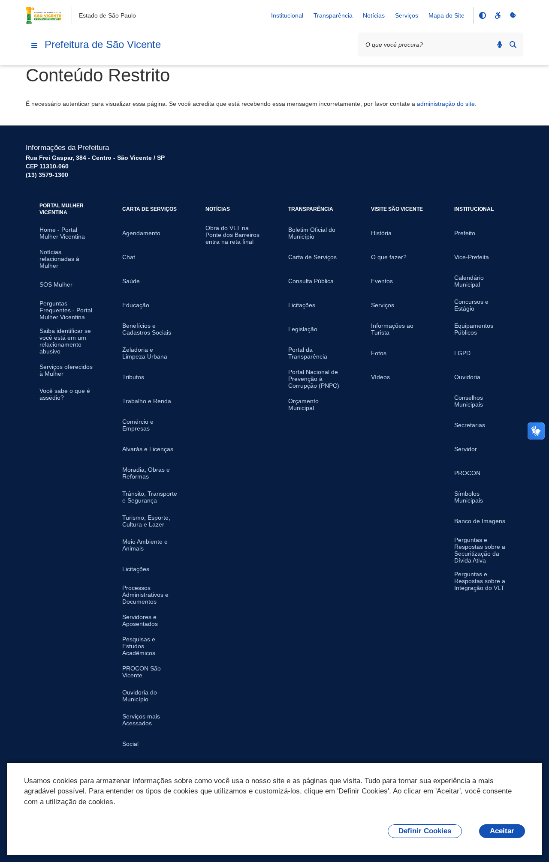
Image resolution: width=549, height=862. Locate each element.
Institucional (287, 15)
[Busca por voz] (500, 44)
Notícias (374, 15)
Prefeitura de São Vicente (103, 44)
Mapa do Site (446, 15)
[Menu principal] (34, 45)
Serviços (406, 15)
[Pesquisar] (513, 44)
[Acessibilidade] (497, 15)
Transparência (333, 15)
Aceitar (502, 831)
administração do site (446, 103)
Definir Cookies (424, 831)
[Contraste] (482, 15)
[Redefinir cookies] (513, 15)
